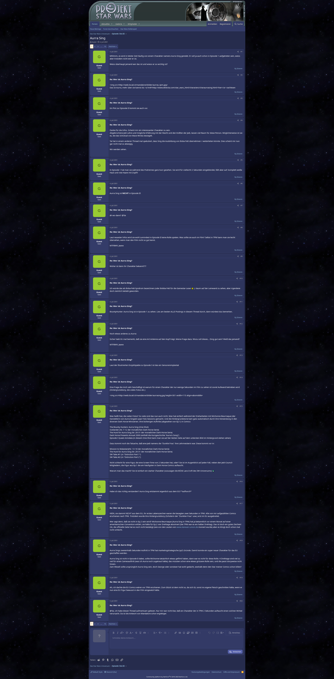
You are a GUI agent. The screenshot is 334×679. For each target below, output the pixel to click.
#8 (242, 227)
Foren (95, 24)
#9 (242, 256)
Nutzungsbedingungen (201, 672)
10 (105, 46)
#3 (242, 98)
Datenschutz (216, 672)
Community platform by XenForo (167, 677)
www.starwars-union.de (187, 527)
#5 (242, 160)
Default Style (97, 672)
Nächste (112, 46)
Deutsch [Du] (111, 672)
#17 (241, 503)
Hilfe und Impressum (231, 672)
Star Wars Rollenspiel (128, 29)
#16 (241, 481)
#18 (241, 540)
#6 (242, 183)
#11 (241, 302)
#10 (241, 278)
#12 (241, 324)
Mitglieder (132, 24)
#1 (242, 52)
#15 (241, 406)
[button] (112, 24)
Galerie (119, 24)
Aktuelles (106, 24)
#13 (241, 355)
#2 (242, 75)
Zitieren (239, 68)
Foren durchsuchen (110, 29)
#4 (242, 120)
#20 (241, 601)
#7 (242, 205)
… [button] (101, 46)
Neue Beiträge (95, 29)
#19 (241, 577)
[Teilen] (238, 51)
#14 (241, 377)
